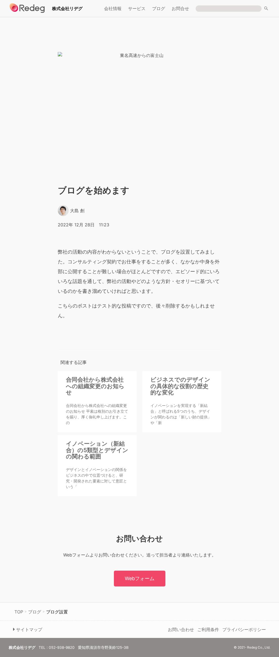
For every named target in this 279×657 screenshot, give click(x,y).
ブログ (158, 8)
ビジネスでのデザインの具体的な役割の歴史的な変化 (180, 386)
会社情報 (113, 8)
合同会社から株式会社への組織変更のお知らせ (95, 386)
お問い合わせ (181, 629)
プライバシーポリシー (244, 629)
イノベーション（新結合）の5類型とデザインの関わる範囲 (97, 450)
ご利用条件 (208, 629)
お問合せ (180, 8)
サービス (136, 8)
